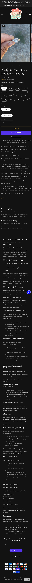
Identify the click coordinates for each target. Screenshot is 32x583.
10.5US (12, 99)
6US (4, 92)
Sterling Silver (7, 115)
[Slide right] (19, 65)
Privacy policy (18, 577)
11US (19, 99)
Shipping (3, 79)
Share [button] (4, 198)
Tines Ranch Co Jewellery (15, 575)
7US (17, 92)
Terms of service (25, 577)
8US (4, 95)
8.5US (10, 95)
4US (4, 88)
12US (4, 103)
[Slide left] (12, 65)
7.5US (24, 92)
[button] (2, 14)
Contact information (17, 579)
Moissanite (6, 109)
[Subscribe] (27, 545)
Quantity (3, 119)
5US (17, 88)
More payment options (16, 136)
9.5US (24, 95)
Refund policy (10, 577)
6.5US (10, 92)
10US (4, 99)
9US (17, 95)
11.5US (26, 99)
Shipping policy (8, 579)
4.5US (10, 88)
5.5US (24, 88)
